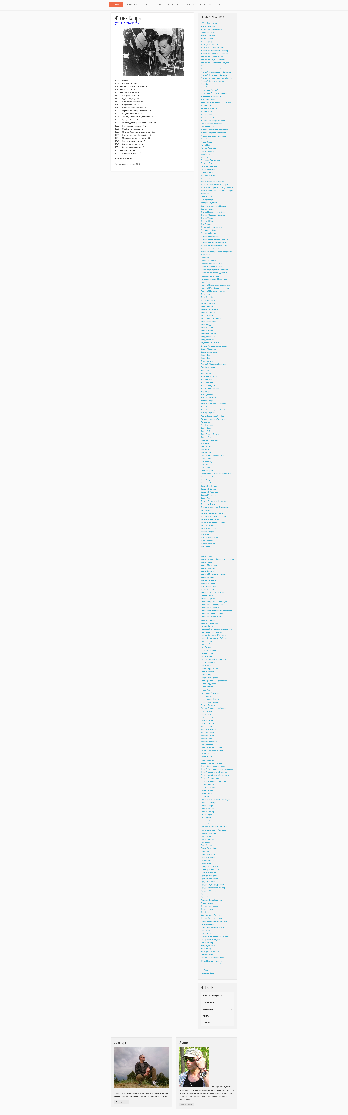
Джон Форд (206, 324)
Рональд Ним (206, 756)
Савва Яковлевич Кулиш (211, 762)
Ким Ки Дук (205, 449)
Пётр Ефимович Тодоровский (214, 680)
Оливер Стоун (207, 653)
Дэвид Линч (206, 357)
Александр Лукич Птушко (212, 56)
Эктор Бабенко (207, 924)
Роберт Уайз (206, 738)
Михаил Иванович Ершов (212, 604)
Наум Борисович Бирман (212, 631)
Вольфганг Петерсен (210, 248)
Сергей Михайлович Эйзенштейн (215, 775)
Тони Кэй (205, 851)
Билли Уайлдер (208, 169)
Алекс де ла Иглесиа (210, 44)
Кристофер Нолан (209, 485)
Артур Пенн (206, 144)
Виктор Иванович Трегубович (213, 211)
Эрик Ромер (206, 948)
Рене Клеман (206, 711)
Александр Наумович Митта (213, 59)
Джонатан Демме (208, 333)
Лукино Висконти (208, 543)
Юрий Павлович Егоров (211, 960)
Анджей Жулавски (209, 108)
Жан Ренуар (206, 379)
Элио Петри (206, 933)
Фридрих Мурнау (208, 890)
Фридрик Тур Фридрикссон (212, 884)
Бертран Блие (207, 163)
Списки (188, 4)
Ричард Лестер (207, 720)
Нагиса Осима (207, 625)
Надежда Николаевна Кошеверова (216, 628)
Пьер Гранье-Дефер (210, 698)
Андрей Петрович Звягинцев (213, 132)
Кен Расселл (206, 446)
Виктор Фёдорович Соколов (213, 214)
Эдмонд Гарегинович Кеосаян (214, 921)
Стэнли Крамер (207, 811)
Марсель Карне (208, 577)
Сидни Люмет (207, 790)
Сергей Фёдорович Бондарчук (214, 781)
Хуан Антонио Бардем (210, 915)
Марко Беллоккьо (208, 568)
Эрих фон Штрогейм (210, 951)
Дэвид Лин (205, 354)
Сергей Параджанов (210, 778)
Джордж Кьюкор (208, 336)
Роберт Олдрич (207, 732)
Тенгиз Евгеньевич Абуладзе (213, 829)
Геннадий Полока (208, 260)
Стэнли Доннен (207, 808)
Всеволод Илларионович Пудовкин (216, 251)
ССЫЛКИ (220, 4)
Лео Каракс (206, 510)
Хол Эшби (205, 912)
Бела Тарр (205, 157)
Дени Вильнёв (207, 297)
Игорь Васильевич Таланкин (213, 403)
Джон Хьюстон (207, 327)
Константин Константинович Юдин (216, 473)
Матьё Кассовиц (208, 589)
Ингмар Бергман (208, 412)
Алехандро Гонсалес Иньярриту (215, 93)
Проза (158, 4)
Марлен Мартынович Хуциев (213, 574)
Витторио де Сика (209, 230)
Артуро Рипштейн (208, 147)
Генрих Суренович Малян (212, 263)
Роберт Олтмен (207, 735)
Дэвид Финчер (207, 361)
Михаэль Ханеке (208, 619)
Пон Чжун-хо (206, 695)
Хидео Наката (207, 902)
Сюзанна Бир (207, 820)
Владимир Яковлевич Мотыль (214, 245)
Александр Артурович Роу (212, 47)
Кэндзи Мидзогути (209, 495)
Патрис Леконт (207, 671)
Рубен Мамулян (208, 759)
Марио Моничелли (209, 565)
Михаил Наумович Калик (212, 613)
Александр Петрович (210, 65)
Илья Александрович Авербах (214, 409)
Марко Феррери (208, 571)
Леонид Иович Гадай (210, 519)
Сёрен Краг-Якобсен (210, 787)
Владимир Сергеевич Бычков (214, 242)
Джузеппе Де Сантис (210, 342)
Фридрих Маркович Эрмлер (213, 887)
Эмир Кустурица (208, 945)
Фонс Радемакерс (209, 872)
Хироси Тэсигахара (209, 906)
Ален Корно (206, 84)
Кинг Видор (206, 452)
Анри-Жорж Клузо (209, 138)
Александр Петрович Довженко (214, 68)
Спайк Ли (205, 796)
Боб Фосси (205, 178)
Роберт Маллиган (208, 729)
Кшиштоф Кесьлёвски (210, 491)
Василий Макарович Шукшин (213, 205)
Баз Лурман (206, 154)
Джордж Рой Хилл (208, 339)
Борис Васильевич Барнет (212, 181)
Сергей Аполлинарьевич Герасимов (217, 768)
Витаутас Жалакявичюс (211, 227)
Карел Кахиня (207, 428)
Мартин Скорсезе (208, 580)
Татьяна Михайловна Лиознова (215, 826)
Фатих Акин (206, 863)
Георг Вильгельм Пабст (211, 266)
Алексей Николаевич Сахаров (214, 74)
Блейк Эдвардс (207, 172)
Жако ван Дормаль (209, 376)
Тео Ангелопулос (208, 832)
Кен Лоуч (205, 443)
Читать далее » (121, 1102)
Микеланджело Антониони (212, 592)
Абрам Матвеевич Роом (211, 29)
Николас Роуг (206, 641)
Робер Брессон (207, 723)
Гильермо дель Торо (210, 275)
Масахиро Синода (209, 586)
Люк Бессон (206, 546)
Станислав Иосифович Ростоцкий (216, 799)
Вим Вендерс (206, 224)
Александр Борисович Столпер (214, 50)
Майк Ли (204, 549)
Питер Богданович (209, 683)
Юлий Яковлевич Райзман (212, 957)
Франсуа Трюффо (209, 875)
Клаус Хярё (206, 458)
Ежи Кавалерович (208, 367)
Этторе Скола (207, 954)
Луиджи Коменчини (209, 537)
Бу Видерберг (207, 199)
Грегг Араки (206, 281)
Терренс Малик (207, 836)
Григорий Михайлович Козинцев (215, 287)
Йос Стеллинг (207, 425)
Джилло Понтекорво (209, 309)
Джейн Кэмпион (208, 303)
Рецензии (130, 4)
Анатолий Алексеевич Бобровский (216, 102)
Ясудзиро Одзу (207, 972)
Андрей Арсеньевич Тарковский (215, 129)
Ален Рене (205, 87)
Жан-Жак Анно (207, 382)
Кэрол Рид (205, 498)
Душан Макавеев (208, 348)
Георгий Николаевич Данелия (214, 272)
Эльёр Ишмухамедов (210, 939)
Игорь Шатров (207, 406)
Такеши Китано (207, 823)
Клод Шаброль (207, 470)
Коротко (204, 4)
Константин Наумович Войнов (214, 476)
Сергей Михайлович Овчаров (214, 771)
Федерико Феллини (209, 866)
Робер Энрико (207, 726)
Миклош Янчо (207, 595)
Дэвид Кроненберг (209, 351)
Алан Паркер (206, 41)
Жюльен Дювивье (208, 397)
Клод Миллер (207, 464)
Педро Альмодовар (209, 677)
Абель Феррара (208, 26)
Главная (115, 4)
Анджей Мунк (206, 111)
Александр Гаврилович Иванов (214, 53)
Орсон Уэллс (206, 656)
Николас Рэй (206, 644)
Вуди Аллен (206, 254)
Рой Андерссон (207, 744)
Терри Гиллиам (207, 839)
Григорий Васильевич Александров (216, 284)
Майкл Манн (206, 555)
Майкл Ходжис (207, 561)
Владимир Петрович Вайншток (214, 239)
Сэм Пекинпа (206, 817)
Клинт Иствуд (206, 461)
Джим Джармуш (208, 312)
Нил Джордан (207, 647)
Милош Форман (208, 598)
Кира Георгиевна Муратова (213, 455)
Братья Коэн (206, 196)
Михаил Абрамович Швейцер (214, 601)
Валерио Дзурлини (209, 202)
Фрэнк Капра (206, 896)
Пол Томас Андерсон (210, 692)
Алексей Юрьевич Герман (212, 81)
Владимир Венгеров (210, 236)
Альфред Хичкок (208, 99)
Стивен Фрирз (207, 805)
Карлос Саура (207, 437)
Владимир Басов (208, 233)
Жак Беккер (206, 370)
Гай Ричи (205, 257)
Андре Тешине (207, 117)
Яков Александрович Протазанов (215, 963)
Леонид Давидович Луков (212, 513)
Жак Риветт (206, 373)
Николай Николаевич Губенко (214, 638)
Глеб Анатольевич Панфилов (214, 278)
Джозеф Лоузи (207, 315)
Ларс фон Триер (208, 504)
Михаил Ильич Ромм (210, 607)
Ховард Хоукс (207, 909)
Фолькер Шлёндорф (210, 869)
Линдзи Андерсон (208, 528)
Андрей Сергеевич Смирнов (213, 135)
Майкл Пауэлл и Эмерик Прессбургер (217, 558)
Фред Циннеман (208, 881)
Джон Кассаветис (208, 321)
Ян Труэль (205, 966)
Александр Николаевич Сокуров (215, 62)
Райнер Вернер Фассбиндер (213, 708)
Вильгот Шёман (208, 221)
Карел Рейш (206, 431)
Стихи (146, 4)
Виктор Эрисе (207, 217)
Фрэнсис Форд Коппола (211, 899)
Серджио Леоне (208, 784)
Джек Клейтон (207, 306)
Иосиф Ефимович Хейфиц (212, 415)
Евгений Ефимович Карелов (213, 364)
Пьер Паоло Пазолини (211, 701)
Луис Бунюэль (207, 540)
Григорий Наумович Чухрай (213, 291)
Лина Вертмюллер (209, 525)
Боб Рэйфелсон (208, 175)
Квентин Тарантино (209, 440)
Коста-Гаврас (206, 479)
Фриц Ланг (205, 893)
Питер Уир (205, 689)
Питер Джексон (207, 686)
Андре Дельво (207, 114)
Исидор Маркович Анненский (214, 418)
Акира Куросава (208, 35)
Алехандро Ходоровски (211, 96)
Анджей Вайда (207, 105)
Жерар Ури (206, 391)
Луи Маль (205, 534)
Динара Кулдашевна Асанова (214, 345)
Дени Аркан (206, 294)
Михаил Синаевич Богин (212, 616)
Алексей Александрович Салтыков (216, 71)
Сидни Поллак (207, 793)
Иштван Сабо (207, 421)
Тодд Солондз (207, 845)
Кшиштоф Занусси (209, 488)
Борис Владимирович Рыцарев (214, 184)
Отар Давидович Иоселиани (213, 659)
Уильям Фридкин (208, 860)
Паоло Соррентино (209, 668)
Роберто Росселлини (210, 741)
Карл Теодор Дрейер (210, 434)
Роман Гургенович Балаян (212, 750)
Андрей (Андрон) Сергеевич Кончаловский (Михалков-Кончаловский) (213, 123)
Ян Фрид (204, 969)
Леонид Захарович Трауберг (213, 516)
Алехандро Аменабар (210, 90)
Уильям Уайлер (208, 857)
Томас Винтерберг (209, 848)
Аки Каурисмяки (208, 32)
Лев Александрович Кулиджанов (215, 507)
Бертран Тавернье (209, 166)
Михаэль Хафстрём (209, 622)
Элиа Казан (206, 930)
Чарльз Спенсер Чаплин (211, 918)
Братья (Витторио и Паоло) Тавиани (217, 187)
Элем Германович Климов (212, 927)
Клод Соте (205, 467)
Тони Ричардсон (208, 854)
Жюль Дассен (207, 394)
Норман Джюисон (208, 650)
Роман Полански (208, 753)
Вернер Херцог (207, 208)
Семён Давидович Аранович (213, 765)
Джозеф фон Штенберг (211, 318)
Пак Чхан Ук (206, 665)
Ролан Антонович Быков (211, 747)
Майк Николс (206, 552)
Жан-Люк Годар (208, 385)
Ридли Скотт (206, 714)
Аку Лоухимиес (207, 38)
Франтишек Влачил (209, 878)
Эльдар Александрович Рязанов (215, 936)
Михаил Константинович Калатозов (216, 610)
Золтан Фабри (207, 400)
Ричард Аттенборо (209, 717)
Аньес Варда (206, 141)
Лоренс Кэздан (207, 531)
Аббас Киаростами (209, 23)
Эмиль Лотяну (207, 942)
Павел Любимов (208, 662)
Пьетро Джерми (208, 705)
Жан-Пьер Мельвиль (210, 388)
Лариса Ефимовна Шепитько (213, 501)
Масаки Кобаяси (208, 583)
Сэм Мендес (206, 814)
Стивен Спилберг (208, 802)
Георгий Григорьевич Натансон (214, 269)
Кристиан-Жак (207, 482)
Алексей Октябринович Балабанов (216, 77)
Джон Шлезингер (208, 330)
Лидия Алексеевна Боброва (213, 522)
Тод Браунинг (207, 841)
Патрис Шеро (207, 674)
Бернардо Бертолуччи (210, 160)
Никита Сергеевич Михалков (213, 635)
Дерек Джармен (208, 300)
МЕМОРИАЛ (173, 4)
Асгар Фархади (207, 151)
